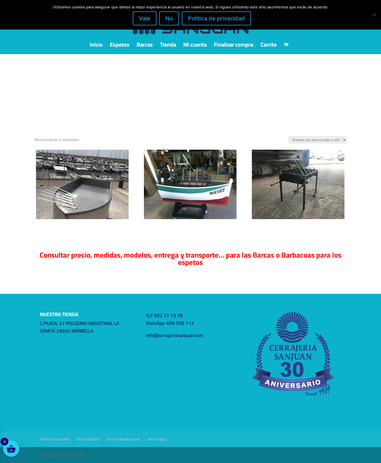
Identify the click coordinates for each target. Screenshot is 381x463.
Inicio (96, 46)
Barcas (145, 46)
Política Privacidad (54, 439)
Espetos (119, 46)
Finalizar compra (233, 46)
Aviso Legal (157, 439)
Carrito (269, 46)
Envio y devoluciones (123, 439)
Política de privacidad (216, 18)
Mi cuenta (195, 46)
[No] (374, 15)
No (169, 18)
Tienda (168, 46)
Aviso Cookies (87, 439)
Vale (144, 18)
